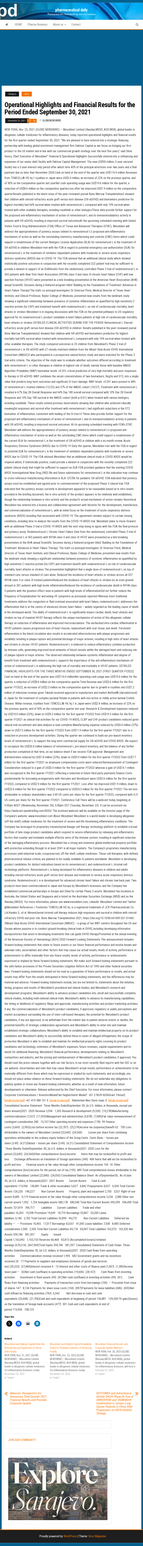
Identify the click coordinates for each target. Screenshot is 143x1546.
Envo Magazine (97, 1536)
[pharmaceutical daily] (7, 24)
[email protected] (14, 1100)
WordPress (70, 1536)
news (26, 94)
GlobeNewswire (52, 120)
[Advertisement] (71, 58)
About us (58, 24)
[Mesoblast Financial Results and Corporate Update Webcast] (118, 1359)
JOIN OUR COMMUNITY (22, 1440)
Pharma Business (37, 24)
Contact (76, 24)
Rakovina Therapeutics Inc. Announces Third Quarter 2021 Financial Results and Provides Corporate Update (28, 1398)
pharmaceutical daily (71, 10)
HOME (18, 24)
